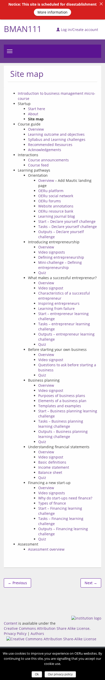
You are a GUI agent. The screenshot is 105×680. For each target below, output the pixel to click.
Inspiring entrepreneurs (59, 303)
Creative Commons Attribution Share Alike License (46, 628)
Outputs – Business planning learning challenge (63, 434)
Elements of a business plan (62, 400)
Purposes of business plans (61, 395)
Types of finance (52, 503)
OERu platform (50, 190)
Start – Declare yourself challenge (67, 221)
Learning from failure (56, 308)
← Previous (17, 582)
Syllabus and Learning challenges (56, 139)
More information (52, 12)
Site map (27, 73)
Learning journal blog (56, 216)
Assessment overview (46, 549)
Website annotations (55, 206)
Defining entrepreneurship (61, 257)
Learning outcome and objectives (56, 134)
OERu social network (55, 195)
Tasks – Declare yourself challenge (67, 226)
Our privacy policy (60, 674)
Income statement (53, 467)
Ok (37, 674)
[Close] (101, 4)
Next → (91, 582)
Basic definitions (52, 462)
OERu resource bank (55, 211)
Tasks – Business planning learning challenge (60, 424)
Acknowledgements (44, 149)
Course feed (38, 165)
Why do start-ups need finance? (65, 498)
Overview (36, 129)
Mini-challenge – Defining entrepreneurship (60, 265)
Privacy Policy (15, 633)
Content (10, 623)
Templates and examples (59, 405)
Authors (37, 633)
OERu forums (49, 200)
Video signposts (51, 252)
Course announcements (48, 160)
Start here (36, 108)
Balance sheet (50, 472)
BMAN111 (23, 28)
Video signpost (50, 288)
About (33, 113)
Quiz (42, 272)
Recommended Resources (50, 144)
